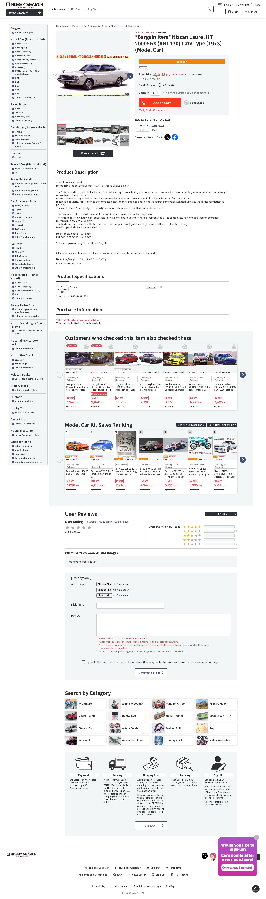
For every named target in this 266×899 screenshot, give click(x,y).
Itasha (18, 157)
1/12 (17, 81)
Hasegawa (158, 125)
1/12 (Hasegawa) (23, 286)
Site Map (170, 886)
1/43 (17, 93)
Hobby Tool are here (24, 412)
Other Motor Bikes (24, 298)
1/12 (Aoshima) (22, 282)
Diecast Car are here (25, 423)
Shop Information (119, 886)
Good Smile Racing (24, 263)
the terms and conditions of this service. (120, 662)
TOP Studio (20, 229)
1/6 (16, 294)
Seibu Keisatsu (22, 139)
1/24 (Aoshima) (22, 43)
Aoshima (19, 213)
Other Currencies (195, 74)
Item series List (22, 454)
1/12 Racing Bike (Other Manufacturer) (26, 311)
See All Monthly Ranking (221, 424)
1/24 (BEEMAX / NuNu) (25, 59)
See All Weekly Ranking (190, 424)
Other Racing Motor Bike (27, 316)
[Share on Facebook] (175, 137)
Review (75, 615)
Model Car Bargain (24, 32)
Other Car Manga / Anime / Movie (28, 145)
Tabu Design (21, 256)
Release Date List (23, 446)
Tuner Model (21, 233)
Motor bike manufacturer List (29, 461)
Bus (16, 172)
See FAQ (150, 825)
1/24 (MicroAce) (22, 55)
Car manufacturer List (25, 457)
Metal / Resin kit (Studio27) (28, 190)
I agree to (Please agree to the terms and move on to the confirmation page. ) (153, 662)
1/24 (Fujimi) (21, 47)
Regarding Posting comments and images (107, 521)
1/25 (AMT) (20, 67)
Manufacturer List (23, 449)
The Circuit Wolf (22, 135)
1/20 (17, 77)
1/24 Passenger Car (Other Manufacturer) (27, 72)
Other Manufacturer (24, 348)
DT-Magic (19, 225)
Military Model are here (26, 389)
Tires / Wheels (22, 205)
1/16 (17, 85)
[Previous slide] (56, 76)
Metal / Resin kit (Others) (27, 194)
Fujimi (18, 209)
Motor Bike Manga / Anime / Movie (28, 332)
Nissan (73, 287)
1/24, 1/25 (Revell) (23, 63)
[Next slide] (130, 76)
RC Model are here (24, 401)
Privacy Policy (98, 886)
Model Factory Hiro (24, 217)
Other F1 (19, 112)
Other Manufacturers (25, 236)
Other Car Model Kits (25, 97)
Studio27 (19, 221)
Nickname (77, 604)
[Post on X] (167, 137)
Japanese (76, 263)
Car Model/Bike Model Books (29, 378)
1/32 (17, 89)
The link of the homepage (147, 886)
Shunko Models (22, 259)
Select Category (18, 12)
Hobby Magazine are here (27, 434)
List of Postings (220, 514)
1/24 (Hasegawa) (23, 51)
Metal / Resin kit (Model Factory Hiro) (30, 185)
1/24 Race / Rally (22, 116)
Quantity (144, 92)
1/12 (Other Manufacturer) (27, 290)
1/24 (154, 130)
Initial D (18, 131)
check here (109, 799)
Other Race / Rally (23, 120)
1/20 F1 (18, 108)
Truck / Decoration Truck (27, 168)
